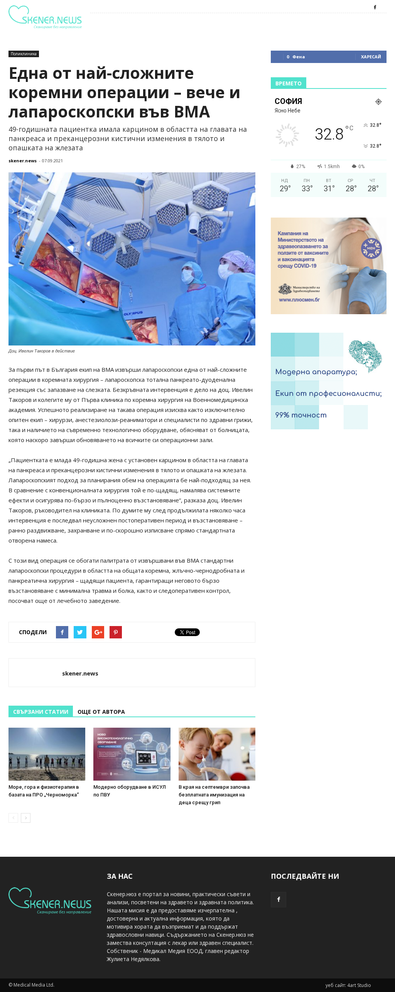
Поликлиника (24, 53)
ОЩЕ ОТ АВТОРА (101, 711)
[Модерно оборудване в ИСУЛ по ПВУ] (131, 754)
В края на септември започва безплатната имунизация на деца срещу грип (214, 794)
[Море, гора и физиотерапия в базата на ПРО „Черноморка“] (46, 754)
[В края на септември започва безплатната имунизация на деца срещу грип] (217, 754)
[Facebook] (375, 7)
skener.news (22, 160)
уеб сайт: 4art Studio (348, 985)
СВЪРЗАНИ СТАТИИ (40, 711)
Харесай (371, 57)
